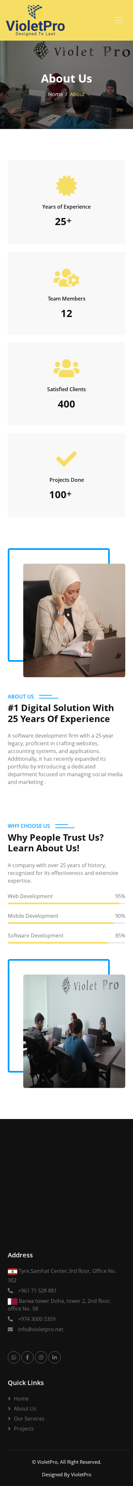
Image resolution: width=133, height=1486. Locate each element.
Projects (24, 1428)
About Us (25, 1408)
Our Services (29, 1418)
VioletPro (47, 1462)
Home (55, 94)
